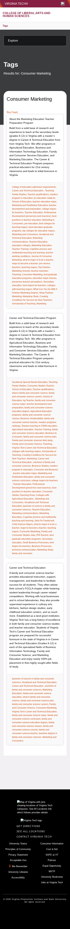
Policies (52, 860)
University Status (18, 843)
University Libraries (18, 872)
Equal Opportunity (52, 865)
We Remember (19, 866)
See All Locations (32, 831)
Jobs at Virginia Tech (52, 882)
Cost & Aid (51, 849)
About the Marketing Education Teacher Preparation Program (31, 121)
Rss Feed (12, 112)
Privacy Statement (18, 854)
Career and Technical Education (27, 567)
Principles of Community (18, 849)
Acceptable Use (18, 860)
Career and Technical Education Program (32, 317)
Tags (5, 25)
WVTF (52, 871)
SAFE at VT (52, 854)
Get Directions (30, 826)
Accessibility (18, 877)
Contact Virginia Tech (35, 836)
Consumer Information (51, 843)
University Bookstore (52, 876)
